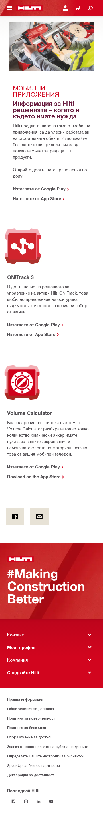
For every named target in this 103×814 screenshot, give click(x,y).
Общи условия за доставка (30, 708)
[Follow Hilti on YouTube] (51, 801)
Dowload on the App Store (34, 476)
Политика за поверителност (31, 718)
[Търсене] (90, 8)
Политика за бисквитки (26, 727)
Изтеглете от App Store (31, 334)
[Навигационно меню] (9, 8)
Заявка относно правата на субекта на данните (47, 746)
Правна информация (25, 699)
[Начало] (29, 8)
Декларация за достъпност (30, 775)
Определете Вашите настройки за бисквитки (45, 756)
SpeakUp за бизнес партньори (33, 765)
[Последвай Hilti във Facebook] (13, 801)
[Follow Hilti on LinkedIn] (38, 801)
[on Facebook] (15, 516)
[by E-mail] (39, 516)
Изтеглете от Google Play (33, 324)
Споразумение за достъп (29, 737)
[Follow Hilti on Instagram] (26, 801)
